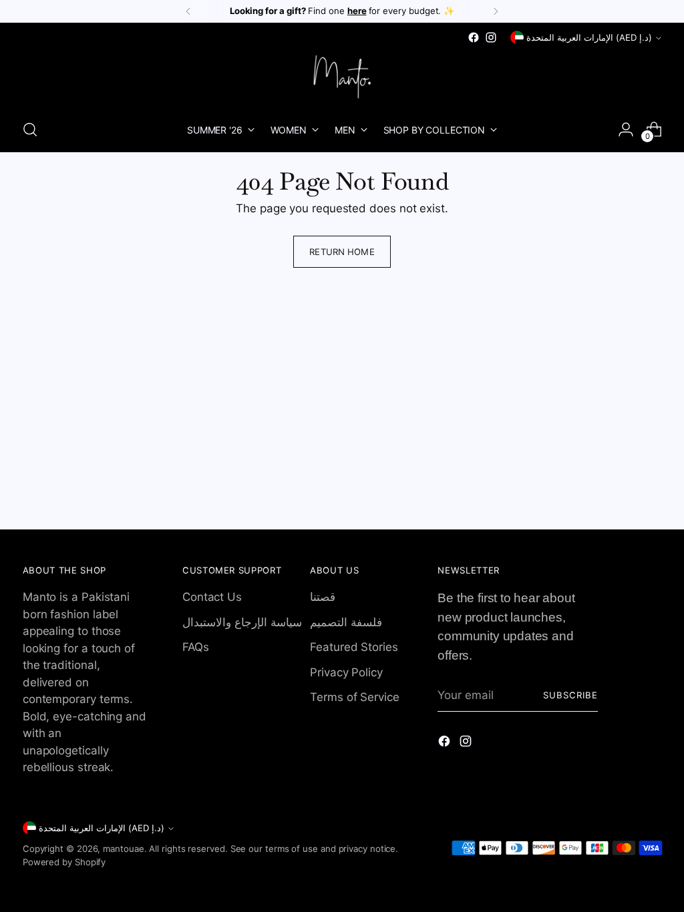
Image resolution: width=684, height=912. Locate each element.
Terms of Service (354, 697)
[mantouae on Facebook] (474, 37)
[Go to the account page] (626, 129)
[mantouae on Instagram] (491, 37)
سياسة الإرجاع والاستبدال (242, 622)
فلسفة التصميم (346, 622)
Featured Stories (354, 647)
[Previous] (188, 11)
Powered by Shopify (64, 862)
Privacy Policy (346, 672)
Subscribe (570, 695)
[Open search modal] (30, 129)
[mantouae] (342, 77)
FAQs (195, 647)
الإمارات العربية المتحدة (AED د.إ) (589, 37)
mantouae (123, 848)
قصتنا (322, 597)
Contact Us (212, 597)
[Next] (495, 11)
